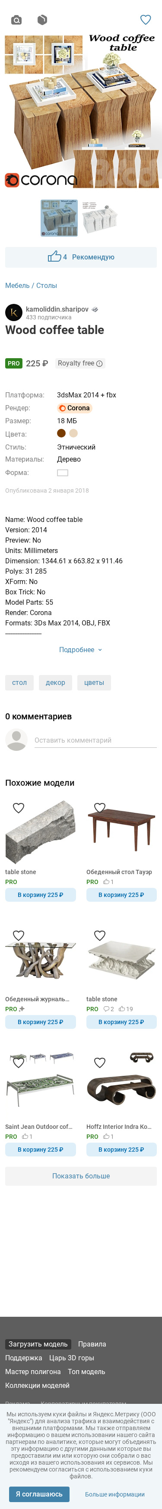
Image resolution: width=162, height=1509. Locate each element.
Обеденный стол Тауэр (119, 872)
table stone (20, 872)
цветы (94, 682)
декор (55, 682)
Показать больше (81, 1176)
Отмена (53, 768)
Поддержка (23, 1358)
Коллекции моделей (37, 1385)
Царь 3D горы (71, 1358)
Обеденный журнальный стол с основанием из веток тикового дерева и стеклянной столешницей (39, 999)
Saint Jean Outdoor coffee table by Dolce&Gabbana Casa (39, 1126)
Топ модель (86, 1372)
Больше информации (115, 1494)
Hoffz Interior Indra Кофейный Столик (120, 1126)
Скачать (108, 768)
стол (19, 682)
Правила (92, 1344)
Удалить (107, 768)
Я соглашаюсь (39, 1494)
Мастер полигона (33, 1372)
